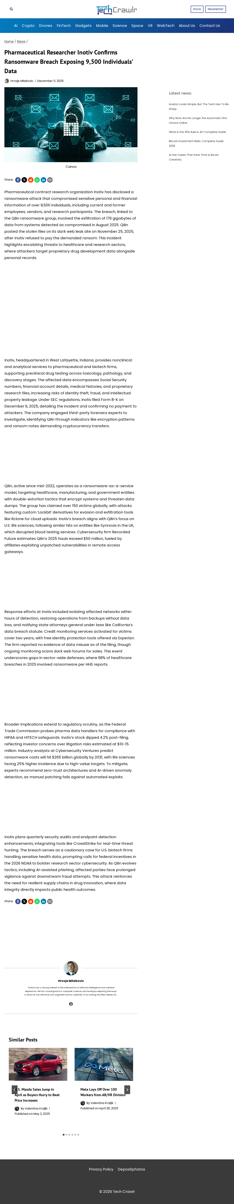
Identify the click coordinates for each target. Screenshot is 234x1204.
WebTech (165, 25)
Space (137, 25)
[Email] (50, 180)
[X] (24, 180)
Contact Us (209, 25)
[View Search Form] (11, 9)
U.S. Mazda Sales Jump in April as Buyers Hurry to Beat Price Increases (37, 1095)
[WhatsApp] (37, 180)
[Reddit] (30, 180)
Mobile (102, 25)
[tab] (64, 1135)
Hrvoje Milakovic (21, 81)
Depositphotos (131, 1169)
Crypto (28, 25)
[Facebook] (18, 180)
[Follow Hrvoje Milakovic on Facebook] (71, 1004)
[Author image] (6, 81)
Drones (45, 25)
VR (150, 25)
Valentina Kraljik (36, 1108)
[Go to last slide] (15, 1089)
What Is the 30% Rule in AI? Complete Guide (197, 132)
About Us (187, 25)
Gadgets (83, 25)
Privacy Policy (101, 1169)
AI (15, 25)
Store (197, 9)
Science (120, 25)
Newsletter (216, 9)
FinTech (64, 25)
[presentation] (38, 1064)
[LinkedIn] (43, 180)
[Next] (127, 1089)
